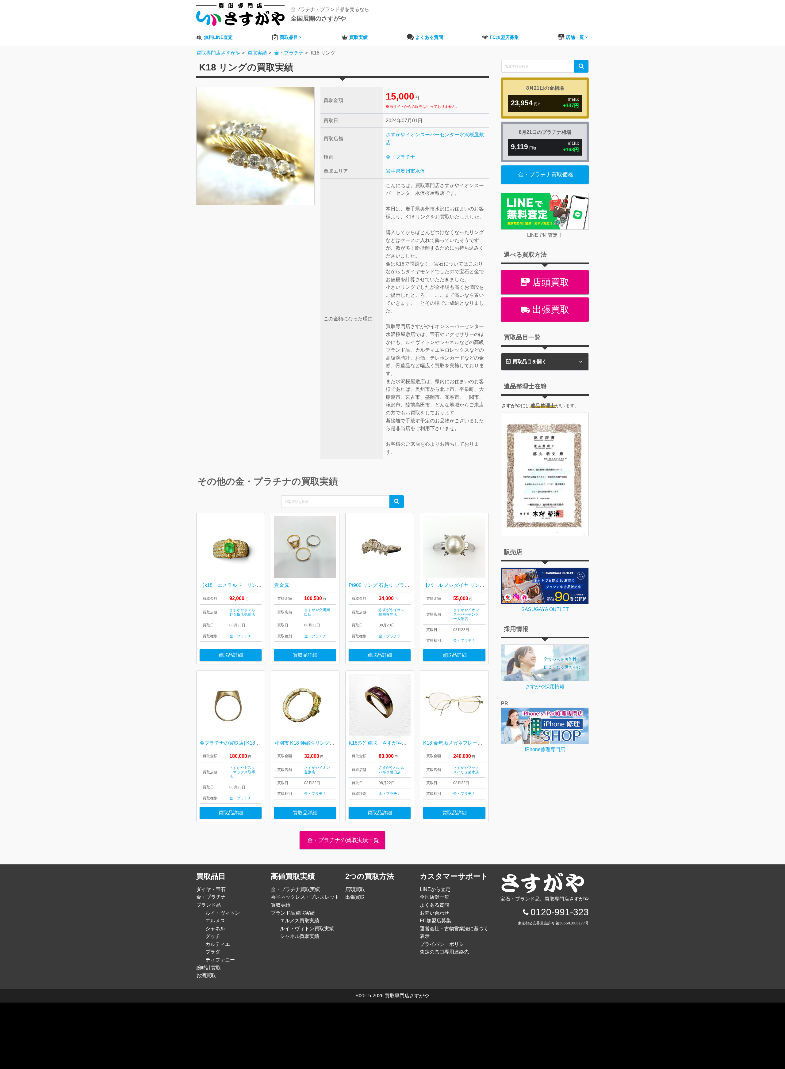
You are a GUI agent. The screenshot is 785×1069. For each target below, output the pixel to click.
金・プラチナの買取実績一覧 (342, 840)
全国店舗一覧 (434, 897)
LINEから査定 (435, 889)
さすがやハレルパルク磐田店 (391, 769)
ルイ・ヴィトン (222, 913)
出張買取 (549, 309)
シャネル (215, 928)
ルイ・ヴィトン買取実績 (307, 928)
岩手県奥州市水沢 (405, 171)
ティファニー (220, 959)
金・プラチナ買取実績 (295, 889)
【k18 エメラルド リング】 (233, 585)
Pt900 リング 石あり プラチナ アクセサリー (397, 585)
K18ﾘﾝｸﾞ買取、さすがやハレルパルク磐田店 (397, 743)
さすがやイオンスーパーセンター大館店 (466, 614)
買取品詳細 (230, 655)
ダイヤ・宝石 (211, 889)
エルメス (215, 920)
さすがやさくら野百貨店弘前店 (242, 612)
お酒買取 (206, 975)
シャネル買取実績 (299, 936)
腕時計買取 (208, 967)
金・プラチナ (400, 157)
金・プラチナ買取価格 (545, 175)
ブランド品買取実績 (293, 913)
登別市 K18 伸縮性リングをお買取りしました (324, 743)
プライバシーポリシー (444, 944)
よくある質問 (434, 905)
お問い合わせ (434, 913)
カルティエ (217, 944)
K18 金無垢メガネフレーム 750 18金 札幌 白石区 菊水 (484, 743)
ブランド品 (208, 905)
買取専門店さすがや (407, 995)
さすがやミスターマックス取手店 (242, 772)
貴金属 (281, 585)
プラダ (212, 951)
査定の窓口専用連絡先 (444, 951)
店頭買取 (549, 282)
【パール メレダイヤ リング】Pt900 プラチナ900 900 (482, 585)
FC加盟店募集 (435, 920)
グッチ (212, 936)
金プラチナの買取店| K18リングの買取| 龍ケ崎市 (253, 743)
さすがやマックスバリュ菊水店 (466, 769)
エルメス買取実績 (299, 920)
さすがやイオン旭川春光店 (391, 612)
